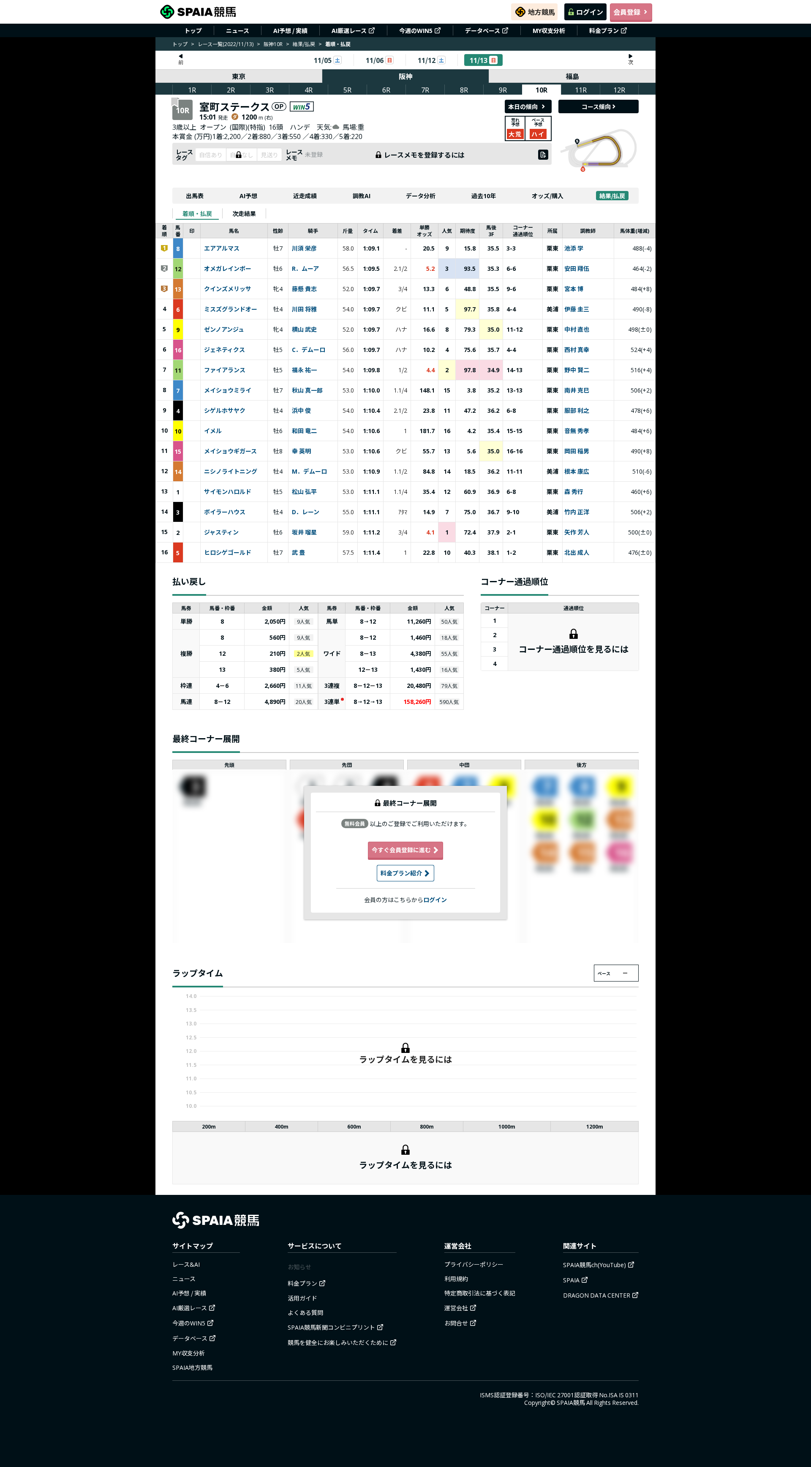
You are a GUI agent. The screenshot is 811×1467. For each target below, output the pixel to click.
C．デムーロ (308, 350)
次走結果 (244, 213)
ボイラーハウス (224, 512)
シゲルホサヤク (224, 410)
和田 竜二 (304, 431)
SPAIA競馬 (571, 1402)
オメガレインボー (227, 269)
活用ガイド (302, 1298)
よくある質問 (305, 1312)
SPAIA (571, 1279)
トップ (193, 30)
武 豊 (298, 552)
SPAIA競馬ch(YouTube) (594, 1264)
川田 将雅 (304, 309)
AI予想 (248, 195)
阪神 (405, 76)
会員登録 (626, 12)
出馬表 (195, 195)
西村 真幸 (576, 350)
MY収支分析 (549, 30)
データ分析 (420, 195)
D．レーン (305, 512)
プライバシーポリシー (473, 1264)
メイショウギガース (230, 451)
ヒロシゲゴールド (227, 552)
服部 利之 (576, 410)
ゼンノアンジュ (224, 329)
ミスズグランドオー (230, 309)
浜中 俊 (301, 410)
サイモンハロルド (227, 492)
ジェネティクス (224, 350)
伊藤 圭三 (576, 309)
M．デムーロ (309, 471)
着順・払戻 (197, 213)
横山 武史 (304, 329)
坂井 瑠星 (304, 532)
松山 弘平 (304, 492)
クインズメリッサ (227, 289)
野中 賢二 (576, 370)
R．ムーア (305, 269)
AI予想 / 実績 (290, 30)
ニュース (237, 30)
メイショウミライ (227, 390)
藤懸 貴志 (304, 289)
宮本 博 (573, 289)
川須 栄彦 (304, 248)
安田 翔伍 (576, 269)
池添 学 (573, 248)
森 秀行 (573, 492)
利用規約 (456, 1279)
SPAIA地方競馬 (192, 1367)
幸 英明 (301, 451)
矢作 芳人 (576, 532)
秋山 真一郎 (307, 390)
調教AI (361, 195)
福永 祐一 (304, 370)
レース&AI (186, 1264)
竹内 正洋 (576, 512)
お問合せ (456, 1323)
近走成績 (305, 195)
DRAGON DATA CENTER (596, 1295)
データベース (482, 30)
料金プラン (604, 30)
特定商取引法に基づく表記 (479, 1293)
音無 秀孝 (576, 431)
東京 (238, 76)
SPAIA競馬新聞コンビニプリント (331, 1327)
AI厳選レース (349, 30)
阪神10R (273, 43)
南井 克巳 (576, 390)
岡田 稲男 (576, 451)
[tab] (197, 213)
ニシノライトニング (230, 471)
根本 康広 (576, 471)
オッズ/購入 (547, 195)
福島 (572, 76)
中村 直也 (576, 329)
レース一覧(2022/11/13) (225, 43)
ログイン (589, 12)
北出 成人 (576, 552)
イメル (213, 431)
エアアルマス (221, 248)
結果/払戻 (304, 43)
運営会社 (456, 1307)
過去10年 (483, 195)
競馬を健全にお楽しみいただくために (338, 1342)
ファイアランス (224, 370)
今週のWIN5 (416, 30)
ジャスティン (221, 532)
